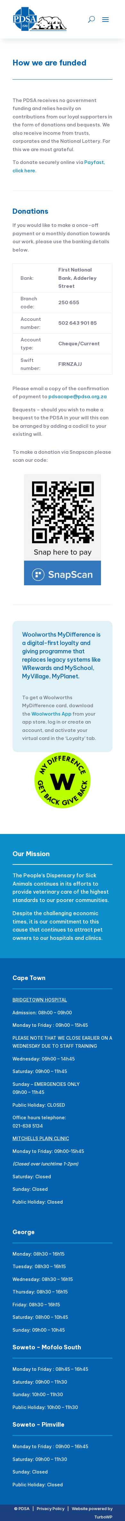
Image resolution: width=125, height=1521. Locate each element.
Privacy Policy (50, 1508)
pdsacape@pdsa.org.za (77, 396)
